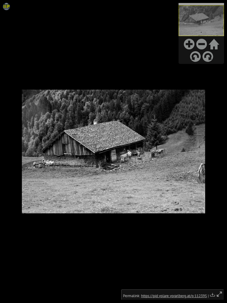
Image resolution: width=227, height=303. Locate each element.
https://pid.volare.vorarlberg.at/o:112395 (174, 295)
